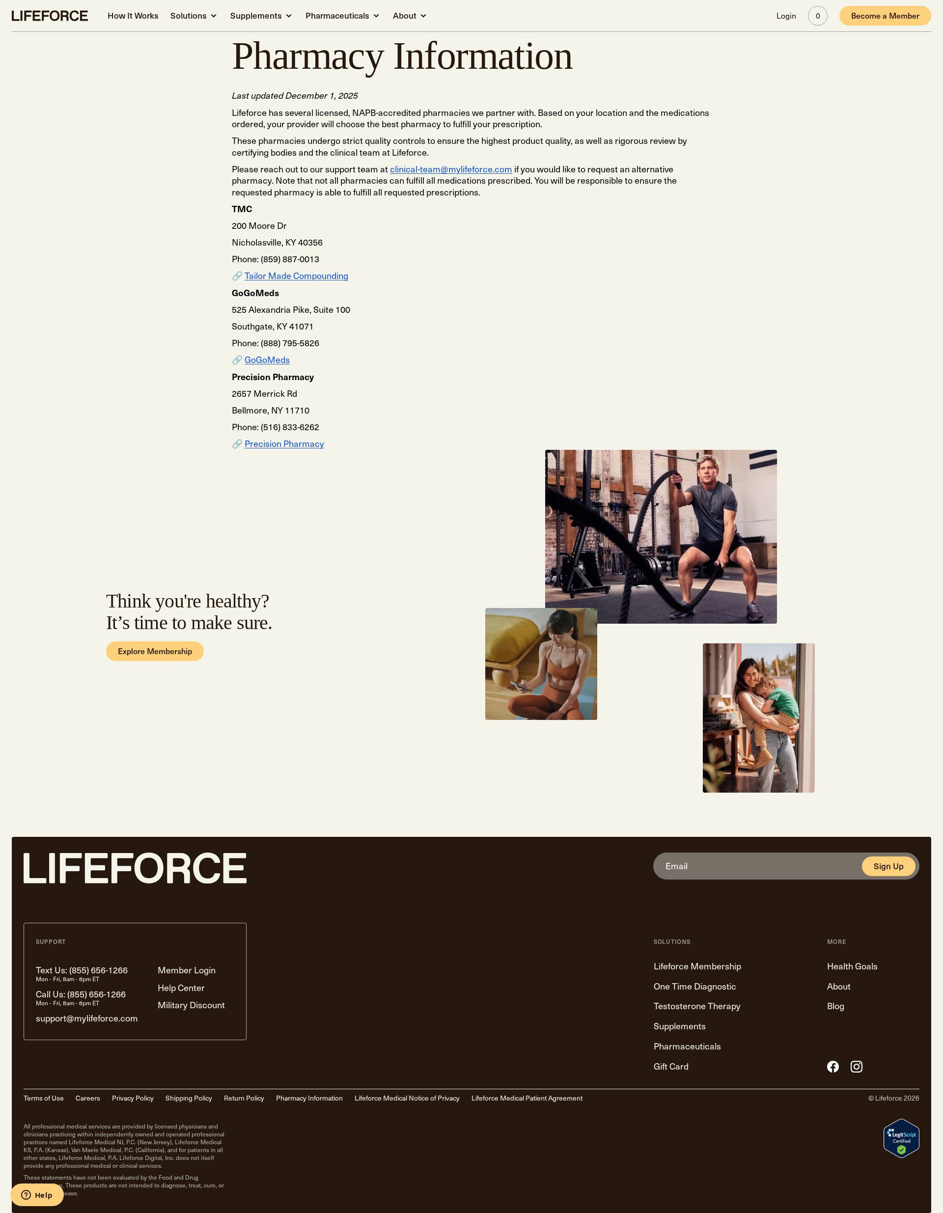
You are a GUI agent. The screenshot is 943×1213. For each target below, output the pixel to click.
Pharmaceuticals (337, 15)
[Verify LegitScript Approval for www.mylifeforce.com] (901, 1138)
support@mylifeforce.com (87, 1018)
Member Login (187, 970)
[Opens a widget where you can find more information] (37, 1196)
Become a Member (885, 16)
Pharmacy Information (309, 1098)
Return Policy (244, 1098)
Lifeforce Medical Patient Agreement (527, 1098)
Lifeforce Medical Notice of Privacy (407, 1098)
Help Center (181, 987)
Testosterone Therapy (697, 1006)
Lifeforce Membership (697, 966)
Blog (835, 1006)
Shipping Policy (189, 1098)
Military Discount (191, 1005)
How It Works (133, 15)
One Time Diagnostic (695, 986)
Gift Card (671, 1066)
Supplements (256, 15)
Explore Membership (155, 651)
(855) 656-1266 (98, 970)
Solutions (188, 15)
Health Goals (852, 966)
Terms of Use (44, 1098)
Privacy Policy (133, 1098)
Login (786, 16)
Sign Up (889, 866)
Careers (88, 1098)
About (404, 15)
